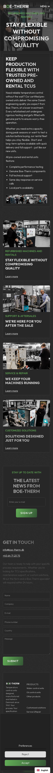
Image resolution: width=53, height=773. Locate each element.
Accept (25, 762)
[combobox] (42, 770)
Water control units (35, 688)
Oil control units (34, 692)
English (44, 770)
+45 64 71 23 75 (11, 555)
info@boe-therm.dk (13, 549)
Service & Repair (34, 712)
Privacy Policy (31, 737)
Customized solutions (36, 707)
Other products (33, 696)
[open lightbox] (13, 199)
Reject (25, 754)
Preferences (25, 745)
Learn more (11, 276)
